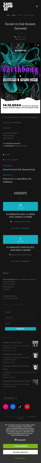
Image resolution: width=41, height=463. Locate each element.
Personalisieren (20, 458)
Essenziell (21, 440)
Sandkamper (14, 160)
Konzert (13, 15)
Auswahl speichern (20, 452)
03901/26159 (10, 146)
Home (8, 15)
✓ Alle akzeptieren (20, 446)
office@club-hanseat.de (13, 143)
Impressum (20, 418)
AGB (36, 416)
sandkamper (21, 39)
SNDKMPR (31, 416)
